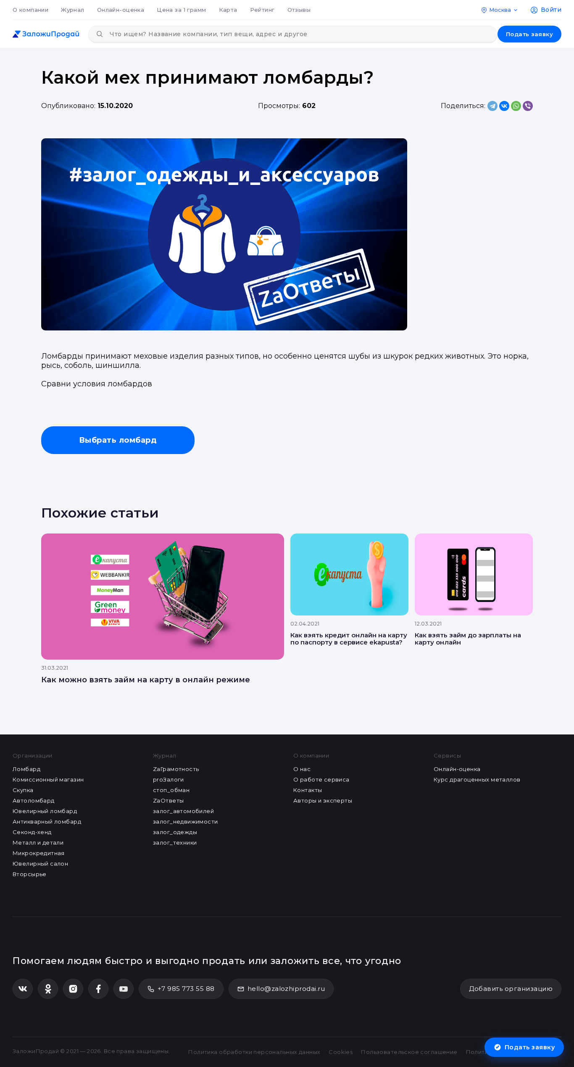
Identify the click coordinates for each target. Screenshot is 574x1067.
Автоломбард (34, 800)
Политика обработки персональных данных (254, 1052)
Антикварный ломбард (47, 821)
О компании (30, 9)
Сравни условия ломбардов (96, 383)
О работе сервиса (321, 779)
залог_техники (175, 842)
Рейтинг (262, 9)
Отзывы (299, 9)
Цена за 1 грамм (181, 9)
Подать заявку (529, 34)
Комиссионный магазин (48, 779)
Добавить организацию (511, 989)
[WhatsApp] (516, 106)
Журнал (72, 9)
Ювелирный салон (40, 863)
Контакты (307, 790)
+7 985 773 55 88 (186, 989)
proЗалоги (168, 779)
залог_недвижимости (185, 821)
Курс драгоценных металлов (477, 779)
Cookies (341, 1052)
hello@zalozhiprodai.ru (286, 989)
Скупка (23, 790)
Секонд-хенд (32, 832)
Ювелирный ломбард (45, 811)
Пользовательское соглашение (409, 1052)
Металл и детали (38, 842)
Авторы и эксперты (322, 800)
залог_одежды (175, 832)
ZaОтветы (168, 800)
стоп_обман (171, 790)
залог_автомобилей (183, 811)
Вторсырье (30, 874)
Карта (228, 9)
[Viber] (528, 106)
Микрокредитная (39, 853)
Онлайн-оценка (120, 9)
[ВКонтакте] (504, 106)
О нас (302, 769)
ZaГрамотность (176, 769)
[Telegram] (492, 106)
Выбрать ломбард (118, 440)
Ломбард (26, 769)
